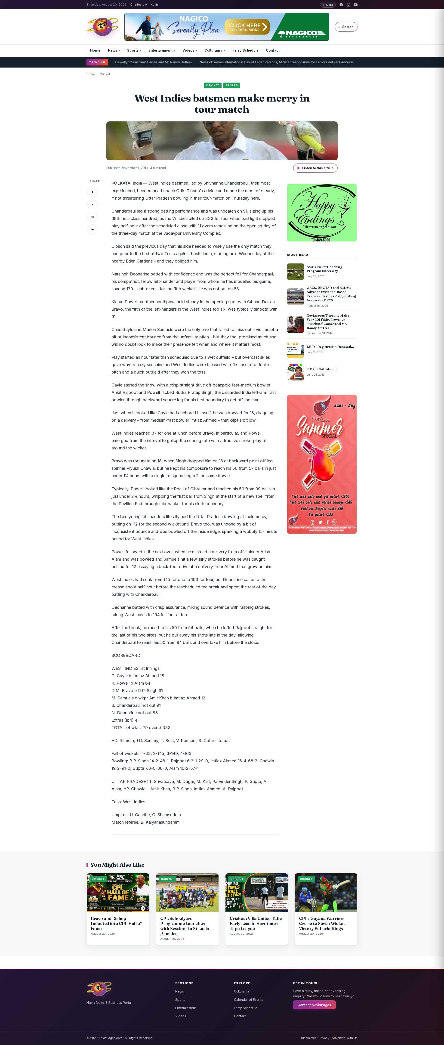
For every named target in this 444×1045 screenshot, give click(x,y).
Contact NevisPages (314, 1005)
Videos (188, 50)
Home (95, 50)
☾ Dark (328, 4)
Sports (133, 50)
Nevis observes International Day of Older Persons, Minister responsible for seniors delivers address (248, 62)
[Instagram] (348, 5)
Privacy (324, 1038)
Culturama (213, 50)
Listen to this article (315, 168)
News (112, 50)
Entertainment (160, 50)
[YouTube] (356, 5)
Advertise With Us (345, 1038)
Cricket (105, 74)
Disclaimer (308, 1038)
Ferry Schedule (245, 50)
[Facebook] (341, 5)
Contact (273, 50)
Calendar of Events (248, 1000)
